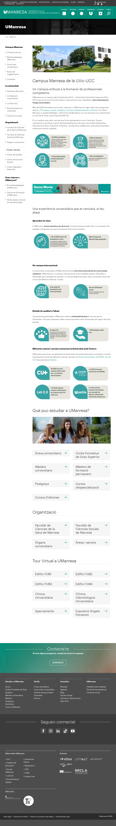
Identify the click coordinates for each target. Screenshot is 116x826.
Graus (7, 687)
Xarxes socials (66, 695)
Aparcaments (44, 611)
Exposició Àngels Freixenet (88, 612)
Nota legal (7, 817)
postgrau (61, 110)
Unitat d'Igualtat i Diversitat (14, 168)
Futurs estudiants (10, 2)
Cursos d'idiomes (47, 497)
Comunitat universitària (28, 2)
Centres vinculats (14, 116)
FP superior (45, 110)
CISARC (101, 357)
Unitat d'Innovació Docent (15, 160)
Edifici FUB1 (43, 574)
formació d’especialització (77, 110)
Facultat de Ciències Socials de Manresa (15, 136)
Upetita (53, 360)
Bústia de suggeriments (13, 73)
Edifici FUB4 (84, 584)
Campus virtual (93, 692)
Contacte (20, 4)
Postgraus (42, 483)
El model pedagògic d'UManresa (15, 186)
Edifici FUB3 (43, 584)
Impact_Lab (30, 776)
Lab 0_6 (10, 776)
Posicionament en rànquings (14, 109)
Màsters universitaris (43, 468)
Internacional (44, 2)
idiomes (94, 110)
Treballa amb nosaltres (96, 687)
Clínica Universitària (86, 357)
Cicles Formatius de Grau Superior (88, 454)
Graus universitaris (48, 453)
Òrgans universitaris (15, 142)
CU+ (8, 759)
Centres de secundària (60, 2)
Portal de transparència (97, 689)
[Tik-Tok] (65, 731)
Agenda (63, 689)
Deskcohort (30, 765)
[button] (96, 4)
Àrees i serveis (13, 150)
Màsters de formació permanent (83, 470)
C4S (26, 769)
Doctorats (9, 704)
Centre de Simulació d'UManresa (15, 193)
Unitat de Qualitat (14, 155)
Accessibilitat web (63, 817)
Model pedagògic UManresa (14, 58)
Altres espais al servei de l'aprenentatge (16, 201)
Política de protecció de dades (41, 817)
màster (54, 110)
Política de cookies (21, 817)
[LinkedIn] (58, 731)
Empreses (81, 2)
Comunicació (9, 4)
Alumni (73, 2)
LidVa (27, 773)
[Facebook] (43, 731)
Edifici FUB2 (84, 574)
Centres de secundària (43, 692)
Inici (6, 37)
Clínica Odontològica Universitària (85, 597)
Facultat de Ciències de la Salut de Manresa (16, 128)
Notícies (63, 687)
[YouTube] (73, 731)
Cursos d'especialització (87, 485)
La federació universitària (12, 97)
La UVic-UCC (12, 103)
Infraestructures (14, 52)
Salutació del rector (15, 91)
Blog (62, 692)
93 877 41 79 (101, 2)
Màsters (8, 698)
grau (37, 110)
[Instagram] (50, 731)
